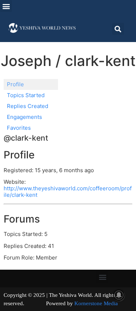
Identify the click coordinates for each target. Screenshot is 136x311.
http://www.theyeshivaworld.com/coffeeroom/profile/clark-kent (68, 191)
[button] (6, 6)
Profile (15, 84)
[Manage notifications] (119, 295)
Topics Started (26, 95)
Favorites (19, 127)
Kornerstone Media (96, 303)
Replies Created (27, 106)
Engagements (24, 116)
